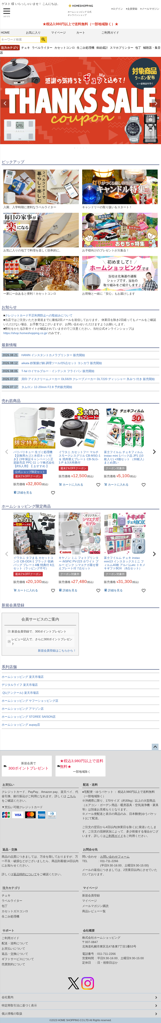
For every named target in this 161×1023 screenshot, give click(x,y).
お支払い (8, 784)
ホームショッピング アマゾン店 (23, 708)
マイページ (58, 32)
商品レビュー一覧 (94, 911)
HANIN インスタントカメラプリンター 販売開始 (44, 355)
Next (156, 103)
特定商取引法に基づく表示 (19, 1005)
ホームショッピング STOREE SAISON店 (29, 716)
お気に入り (33, 32)
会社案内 (7, 997)
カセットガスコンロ (15, 911)
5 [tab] (87, 148)
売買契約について (13, 964)
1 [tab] (75, 148)
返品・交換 (10, 849)
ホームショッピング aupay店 (21, 724)
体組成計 (102, 47)
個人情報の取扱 (12, 1013)
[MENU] (7, 13)
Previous (5, 103)
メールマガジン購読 (95, 906)
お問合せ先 (90, 849)
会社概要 (89, 930)
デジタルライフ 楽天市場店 (20, 684)
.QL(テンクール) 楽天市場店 (20, 692)
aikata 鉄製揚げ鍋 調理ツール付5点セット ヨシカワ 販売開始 (52, 363)
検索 (43, 40)
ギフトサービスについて (18, 959)
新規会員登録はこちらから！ (57, 650)
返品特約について (25, 874)
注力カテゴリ (11, 888)
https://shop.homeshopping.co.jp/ (25, 333)
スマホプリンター (121, 47)
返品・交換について (15, 953)
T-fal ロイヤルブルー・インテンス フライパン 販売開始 (50, 371)
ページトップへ (155, 747)
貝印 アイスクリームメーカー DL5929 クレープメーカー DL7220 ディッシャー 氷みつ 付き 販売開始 (79, 379)
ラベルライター (42, 47)
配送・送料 (90, 784)
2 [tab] (78, 148)
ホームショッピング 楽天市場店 (23, 676)
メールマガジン (150, 8)
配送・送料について (15, 943)
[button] (7, 451)
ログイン (118, 8)
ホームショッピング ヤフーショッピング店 (30, 700)
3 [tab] (81, 148)
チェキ (25, 47)
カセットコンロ (64, 47)
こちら (71, 796)
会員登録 (132, 8)
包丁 (138, 47)
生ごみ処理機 (85, 47)
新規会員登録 (91, 895)
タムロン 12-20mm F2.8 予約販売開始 (37, 387)
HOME (5, 32)
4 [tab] (84, 148)
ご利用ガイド (110, 32)
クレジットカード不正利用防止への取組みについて (39, 315)
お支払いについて (13, 948)
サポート (8, 930)
